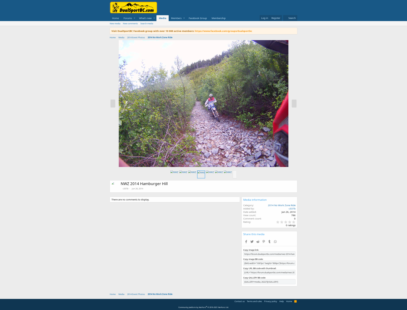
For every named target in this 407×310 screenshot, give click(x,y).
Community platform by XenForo (203, 307)
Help (281, 301)
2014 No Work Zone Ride (282, 205)
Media (162, 18)
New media (115, 23)
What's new (145, 18)
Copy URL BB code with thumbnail (259, 268)
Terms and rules (254, 301)
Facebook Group (198, 18)
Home (115, 18)
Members (176, 18)
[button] (134, 18)
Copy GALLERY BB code (254, 277)
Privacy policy (270, 301)
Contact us (240, 301)
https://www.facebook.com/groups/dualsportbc (223, 31)
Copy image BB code (253, 259)
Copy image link (250, 249)
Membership (219, 18)
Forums (128, 18)
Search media (146, 23)
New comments (130, 23)
